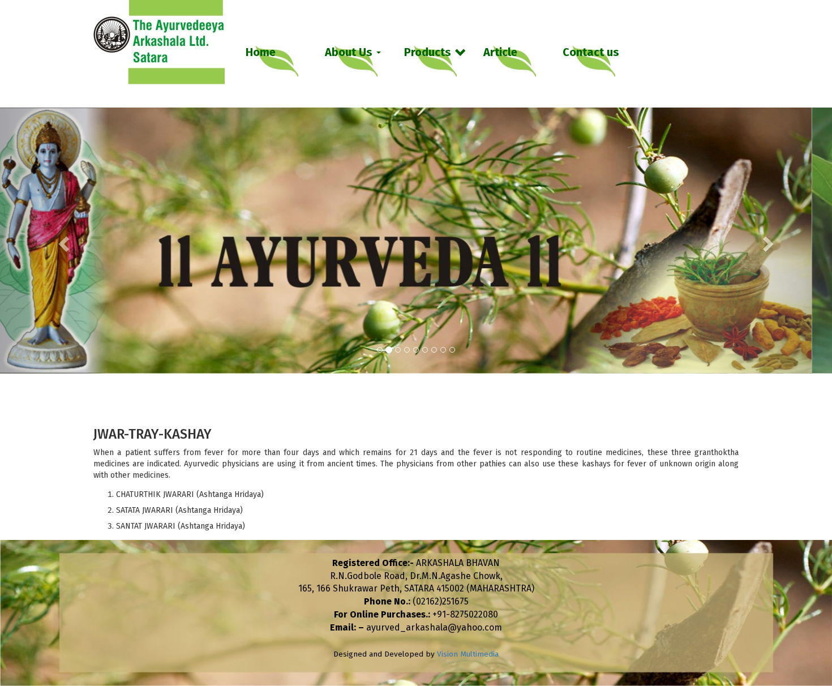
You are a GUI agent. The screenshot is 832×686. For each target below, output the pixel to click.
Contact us (591, 52)
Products (427, 52)
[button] (62, 241)
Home (261, 52)
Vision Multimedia (468, 654)
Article (500, 52)
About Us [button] (350, 52)
